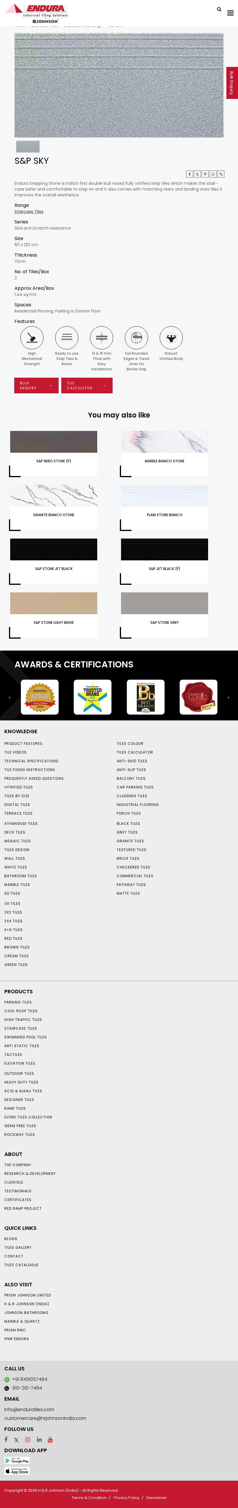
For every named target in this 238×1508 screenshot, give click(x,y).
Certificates (18, 1199)
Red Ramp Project (23, 1208)
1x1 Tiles (12, 903)
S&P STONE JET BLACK (54, 568)
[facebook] (6, 1440)
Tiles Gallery (18, 1247)
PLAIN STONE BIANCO (165, 514)
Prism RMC (15, 1330)
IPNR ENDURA (16, 1338)
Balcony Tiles (131, 778)
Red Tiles (13, 938)
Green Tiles (16, 964)
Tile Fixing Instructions (29, 769)
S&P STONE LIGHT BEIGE (54, 622)
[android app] (17, 1460)
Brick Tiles (128, 858)
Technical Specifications (31, 761)
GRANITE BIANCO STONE (53, 514)
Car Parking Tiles (135, 787)
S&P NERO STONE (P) (53, 461)
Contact (14, 1256)
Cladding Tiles (132, 795)
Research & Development (30, 1173)
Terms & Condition (89, 1497)
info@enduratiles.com (29, 1409)
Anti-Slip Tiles (131, 769)
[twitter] (197, 173)
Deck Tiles (15, 832)
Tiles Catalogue (21, 1264)
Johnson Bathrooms (26, 1312)
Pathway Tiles (131, 884)
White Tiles (15, 867)
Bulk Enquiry (231, 83)
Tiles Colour (130, 743)
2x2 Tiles (13, 912)
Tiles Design (17, 849)
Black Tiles (128, 823)
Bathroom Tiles (20, 875)
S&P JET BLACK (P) (165, 568)
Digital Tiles (17, 804)
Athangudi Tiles (21, 823)
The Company (17, 1164)
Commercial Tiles (135, 875)
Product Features (23, 743)
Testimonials (18, 1191)
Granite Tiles (130, 841)
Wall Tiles (14, 858)
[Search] (217, 9)
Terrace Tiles (18, 813)
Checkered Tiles (133, 867)
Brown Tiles (17, 947)
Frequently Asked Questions (34, 778)
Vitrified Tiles (18, 787)
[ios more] (17, 1470)
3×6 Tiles (13, 929)
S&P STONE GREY (164, 622)
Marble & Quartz (22, 1321)
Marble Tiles (17, 884)
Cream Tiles (16, 955)
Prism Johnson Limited (27, 1295)
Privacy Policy (126, 1497)
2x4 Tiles (13, 921)
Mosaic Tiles (17, 841)
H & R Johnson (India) (26, 1303)
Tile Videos (15, 752)
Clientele (13, 1182)
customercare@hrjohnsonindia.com (45, 1418)
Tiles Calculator (135, 752)
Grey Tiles (127, 832)
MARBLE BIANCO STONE (164, 461)
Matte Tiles (128, 893)
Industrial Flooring (138, 804)
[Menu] (230, 13)
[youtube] (48, 1440)
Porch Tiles (129, 813)
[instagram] (25, 1440)
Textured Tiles (132, 849)
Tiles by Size (17, 795)
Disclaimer (157, 1497)
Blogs (10, 1238)
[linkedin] (37, 1440)
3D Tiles (12, 893)
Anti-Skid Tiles (132, 761)
